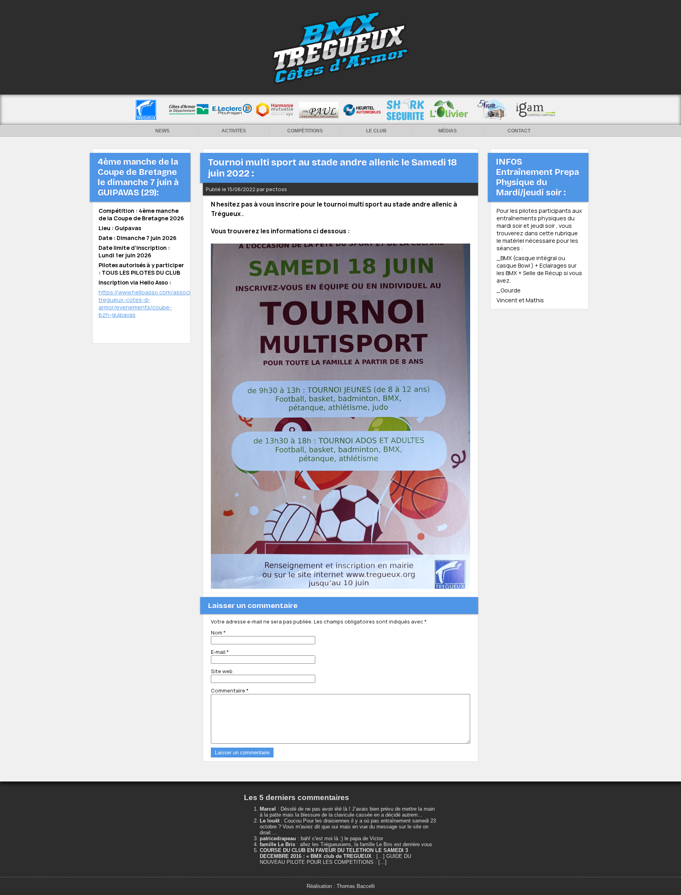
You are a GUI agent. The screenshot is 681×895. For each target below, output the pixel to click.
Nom (218, 632)
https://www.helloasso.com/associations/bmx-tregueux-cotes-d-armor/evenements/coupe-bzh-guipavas (161, 303)
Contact (519, 131)
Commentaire (230, 690)
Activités (233, 131)
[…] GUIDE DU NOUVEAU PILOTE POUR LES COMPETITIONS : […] (335, 859)
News (162, 131)
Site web (222, 671)
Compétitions (305, 131)
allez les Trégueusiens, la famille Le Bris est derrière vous (366, 844)
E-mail (220, 651)
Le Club (376, 131)
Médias (447, 131)
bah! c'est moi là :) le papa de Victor (342, 838)
